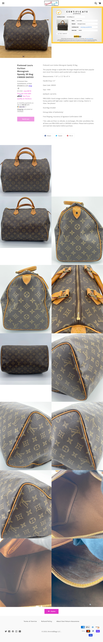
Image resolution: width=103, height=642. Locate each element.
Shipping (20, 109)
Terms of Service (30, 621)
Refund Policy (46, 621)
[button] (25, 105)
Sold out (25, 119)
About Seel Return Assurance (68, 621)
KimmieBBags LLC (54, 631)
